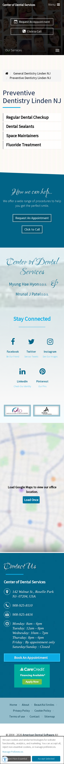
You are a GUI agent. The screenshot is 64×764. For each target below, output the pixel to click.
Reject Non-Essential (16, 758)
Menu (54, 5)
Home (13, 704)
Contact (35, 716)
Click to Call (34, 31)
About (25, 704)
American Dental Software (39, 735)
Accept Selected (46, 758)
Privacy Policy (21, 710)
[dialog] (32, 750)
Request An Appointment (34, 22)
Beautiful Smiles (44, 704)
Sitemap (49, 716)
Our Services (13, 50)
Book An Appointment (31, 657)
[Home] (6, 73)
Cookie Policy (42, 710)
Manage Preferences (12, 751)
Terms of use (17, 716)
